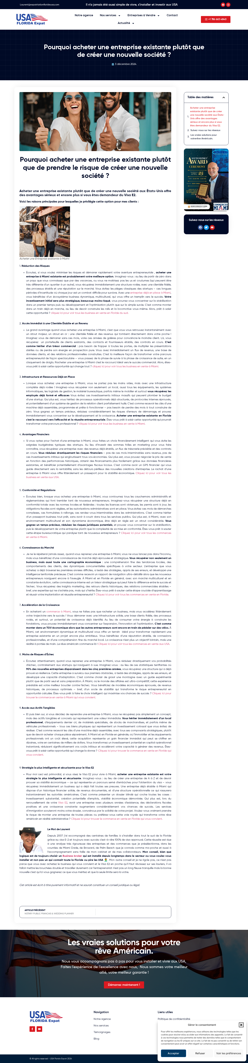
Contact (172, 15)
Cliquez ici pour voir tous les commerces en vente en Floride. (132, 594)
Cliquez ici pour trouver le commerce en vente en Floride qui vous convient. (117, 819)
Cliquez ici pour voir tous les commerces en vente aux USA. (134, 644)
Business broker (72, 856)
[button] (241, 1025)
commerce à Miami (58, 611)
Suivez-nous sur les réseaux (205, 130)
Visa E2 (62, 802)
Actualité (124, 23)
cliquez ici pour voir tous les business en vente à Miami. (125, 366)
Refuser (200, 1053)
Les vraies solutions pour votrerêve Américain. (203, 137)
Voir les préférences (228, 1053)
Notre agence (84, 15)
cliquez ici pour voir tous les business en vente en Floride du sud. (90, 313)
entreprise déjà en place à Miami (150, 293)
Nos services (108, 15)
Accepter (173, 1053)
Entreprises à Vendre (141, 15)
